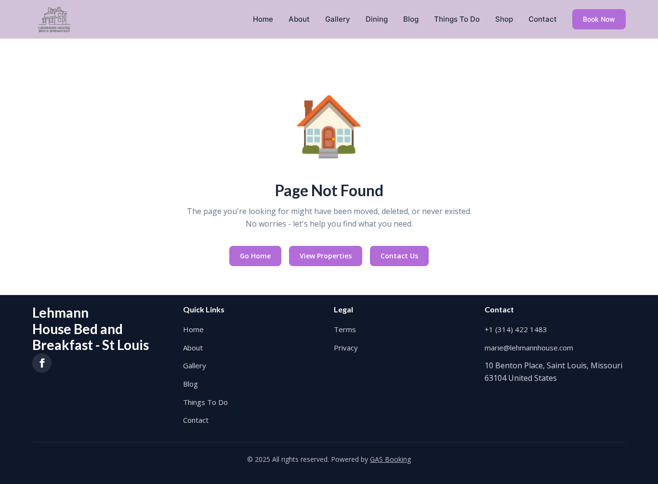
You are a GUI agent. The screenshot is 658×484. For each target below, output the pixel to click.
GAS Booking (390, 459)
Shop (504, 19)
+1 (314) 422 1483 (516, 329)
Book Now (599, 19)
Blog (411, 19)
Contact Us (399, 255)
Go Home (255, 255)
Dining (377, 19)
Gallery (337, 19)
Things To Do (457, 19)
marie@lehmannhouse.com (529, 347)
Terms (345, 329)
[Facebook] (42, 363)
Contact (542, 19)
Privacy (346, 347)
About (299, 19)
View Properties (326, 255)
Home (263, 19)
